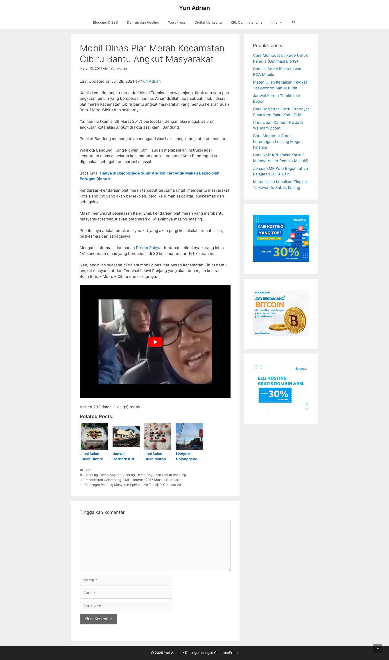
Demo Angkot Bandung (117, 475)
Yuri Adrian (194, 8)
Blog (88, 470)
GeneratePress (226, 653)
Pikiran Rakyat (149, 247)
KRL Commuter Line (246, 22)
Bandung (91, 475)
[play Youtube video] (155, 342)
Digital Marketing (208, 22)
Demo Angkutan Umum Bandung (161, 475)
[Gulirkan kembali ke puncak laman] (377, 648)
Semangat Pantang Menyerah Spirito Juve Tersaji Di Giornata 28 (133, 485)
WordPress (177, 22)
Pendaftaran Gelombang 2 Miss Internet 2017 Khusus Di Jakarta (133, 480)
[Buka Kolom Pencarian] (293, 22)
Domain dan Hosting (143, 22)
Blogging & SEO (105, 22)
